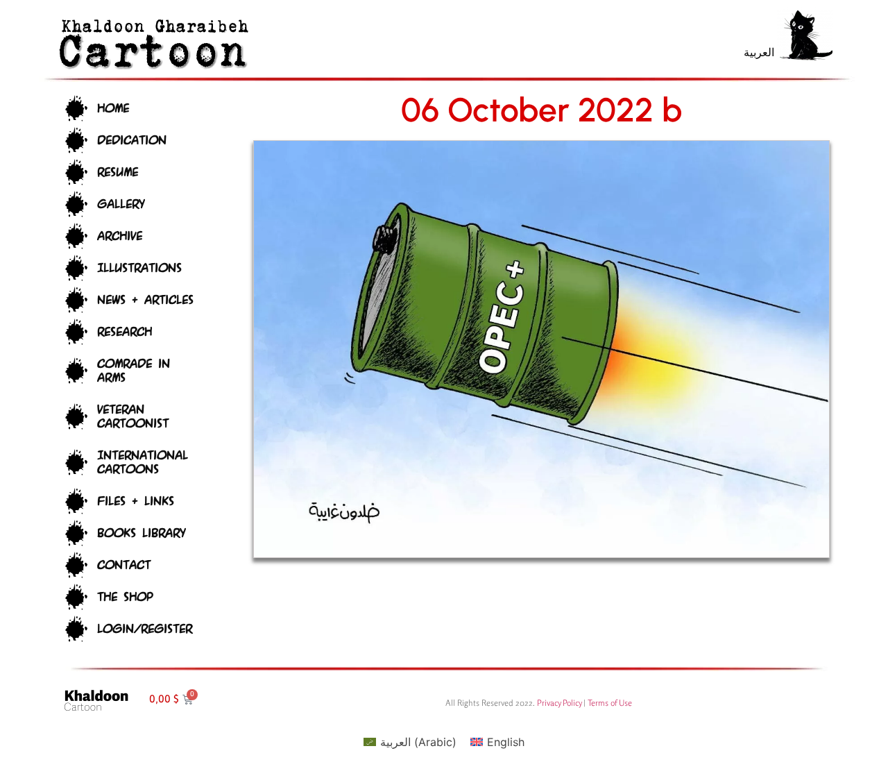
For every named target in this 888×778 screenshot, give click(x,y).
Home (113, 109)
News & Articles (145, 300)
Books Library (141, 533)
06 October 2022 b (541, 110)
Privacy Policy (559, 702)
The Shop (125, 597)
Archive (119, 236)
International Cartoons (142, 462)
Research (124, 332)
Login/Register (144, 629)
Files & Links (135, 501)
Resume (117, 172)
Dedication (131, 140)
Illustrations (139, 268)
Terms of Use (610, 702)
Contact (124, 565)
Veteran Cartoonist (133, 417)
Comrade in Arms (133, 371)
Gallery (120, 204)
